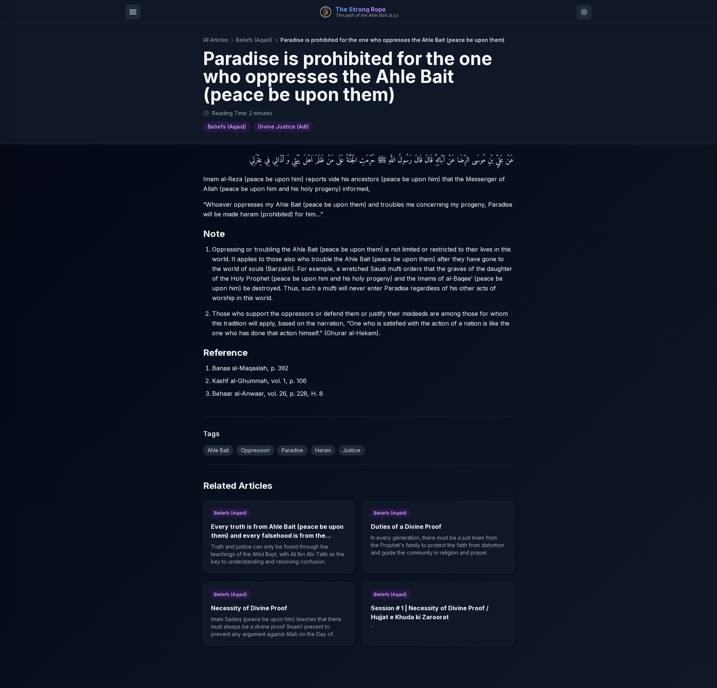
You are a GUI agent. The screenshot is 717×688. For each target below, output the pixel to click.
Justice (351, 450)
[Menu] (132, 11)
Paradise (292, 450)
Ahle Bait (218, 450)
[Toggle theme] (584, 11)
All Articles (215, 40)
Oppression (255, 450)
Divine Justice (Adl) (283, 126)
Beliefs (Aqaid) (254, 40)
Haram (323, 450)
